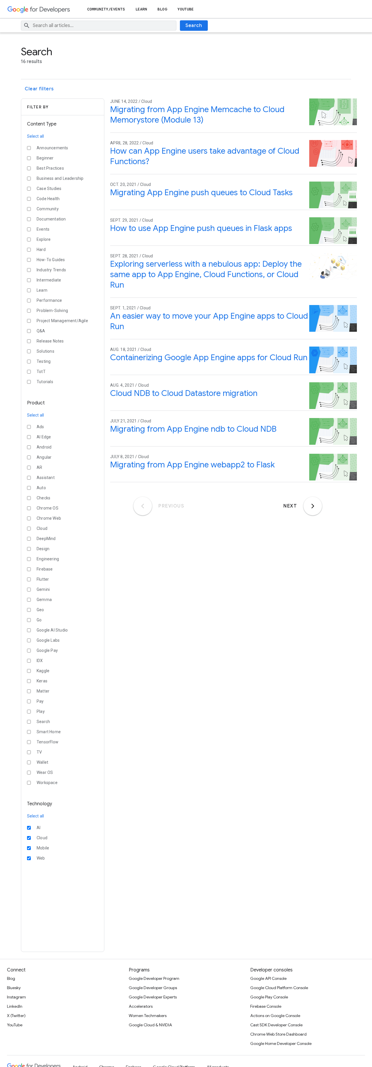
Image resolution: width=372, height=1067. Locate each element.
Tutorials (45, 381)
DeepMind (46, 538)
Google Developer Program (154, 978)
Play (41, 711)
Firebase (45, 569)
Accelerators (141, 1006)
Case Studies (49, 188)
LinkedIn (14, 1006)
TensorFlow (47, 742)
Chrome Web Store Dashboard (278, 1034)
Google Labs (48, 640)
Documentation (51, 219)
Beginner (45, 158)
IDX (40, 660)
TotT (41, 371)
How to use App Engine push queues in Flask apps (201, 228)
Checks (43, 498)
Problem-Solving (52, 310)
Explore (44, 239)
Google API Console (268, 978)
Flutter (43, 579)
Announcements (52, 148)
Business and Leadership (60, 178)
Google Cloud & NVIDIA (150, 1024)
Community (48, 209)
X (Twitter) (16, 1015)
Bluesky (14, 987)
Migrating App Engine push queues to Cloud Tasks (201, 192)
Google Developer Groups (153, 987)
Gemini (43, 589)
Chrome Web (49, 518)
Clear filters (39, 89)
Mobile (43, 848)
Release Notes (50, 341)
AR (39, 467)
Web (41, 858)
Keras (42, 681)
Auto (41, 487)
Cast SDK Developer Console (276, 1024)
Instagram (16, 997)
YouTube (186, 9)
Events (43, 229)
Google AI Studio (52, 630)
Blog (162, 9)
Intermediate (49, 280)
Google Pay (47, 650)
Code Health (48, 198)
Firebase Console (265, 1006)
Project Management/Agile (62, 320)
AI (38, 827)
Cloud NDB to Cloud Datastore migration (183, 393)
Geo (40, 609)
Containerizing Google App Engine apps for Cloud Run (208, 357)
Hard (41, 249)
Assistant (46, 477)
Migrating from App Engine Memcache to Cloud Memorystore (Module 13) (197, 114)
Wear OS (45, 772)
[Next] (312, 506)
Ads (40, 426)
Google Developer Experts (153, 997)
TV (39, 752)
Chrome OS (47, 508)
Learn (141, 9)
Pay (40, 701)
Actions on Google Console (275, 1015)
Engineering (48, 559)
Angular (44, 457)
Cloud (42, 528)
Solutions (45, 351)
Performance (49, 300)
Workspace (47, 782)
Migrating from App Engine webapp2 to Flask (192, 465)
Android (44, 447)
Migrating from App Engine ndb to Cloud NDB (193, 429)
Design (43, 548)
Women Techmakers (148, 1015)
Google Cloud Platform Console (279, 987)
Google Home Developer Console (281, 1043)
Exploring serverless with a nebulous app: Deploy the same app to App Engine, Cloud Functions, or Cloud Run (206, 274)
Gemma (44, 599)
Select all (35, 136)
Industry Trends (51, 270)
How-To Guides (51, 259)
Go (39, 620)
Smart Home (49, 731)
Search (193, 25)
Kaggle (43, 670)
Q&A (41, 331)
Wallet (42, 762)
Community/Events (106, 9)
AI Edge (44, 437)
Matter (43, 691)
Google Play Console (269, 997)
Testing (44, 361)
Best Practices (50, 168)
